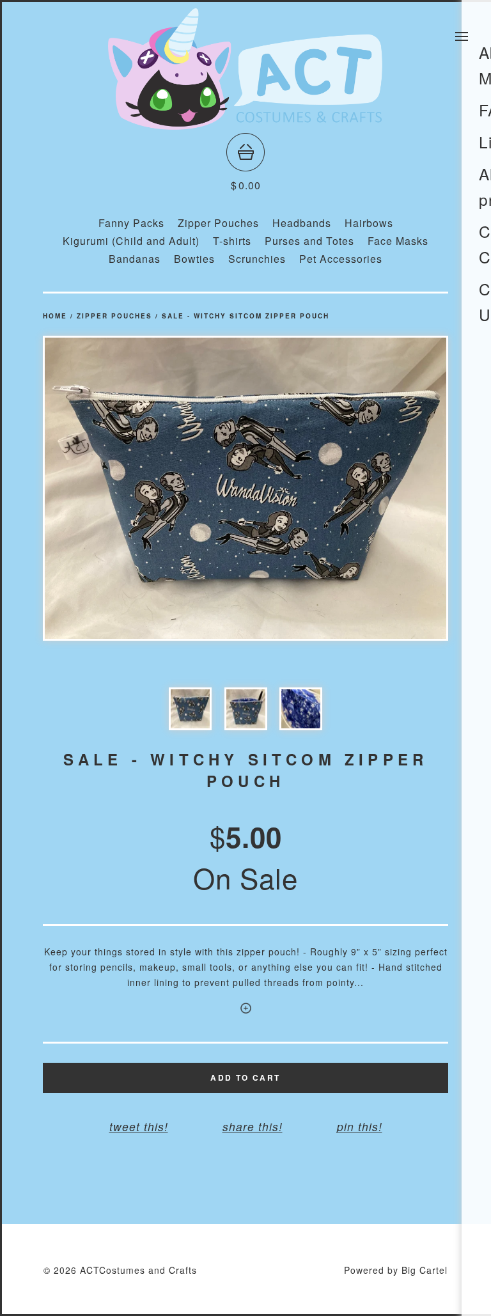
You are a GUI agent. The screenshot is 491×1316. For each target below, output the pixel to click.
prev (144, 488)
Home (55, 315)
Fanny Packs (131, 222)
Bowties (194, 258)
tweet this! (138, 1126)
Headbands (301, 222)
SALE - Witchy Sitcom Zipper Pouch (245, 315)
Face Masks (398, 240)
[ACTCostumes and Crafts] (245, 123)
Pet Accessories (340, 258)
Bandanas (134, 258)
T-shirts (232, 240)
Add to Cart (245, 1077)
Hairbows (369, 222)
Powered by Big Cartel (396, 1270)
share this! (252, 1126)
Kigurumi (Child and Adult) (131, 240)
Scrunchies (257, 258)
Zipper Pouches (218, 222)
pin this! (359, 1126)
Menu (461, 36)
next (347, 488)
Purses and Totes (309, 240)
